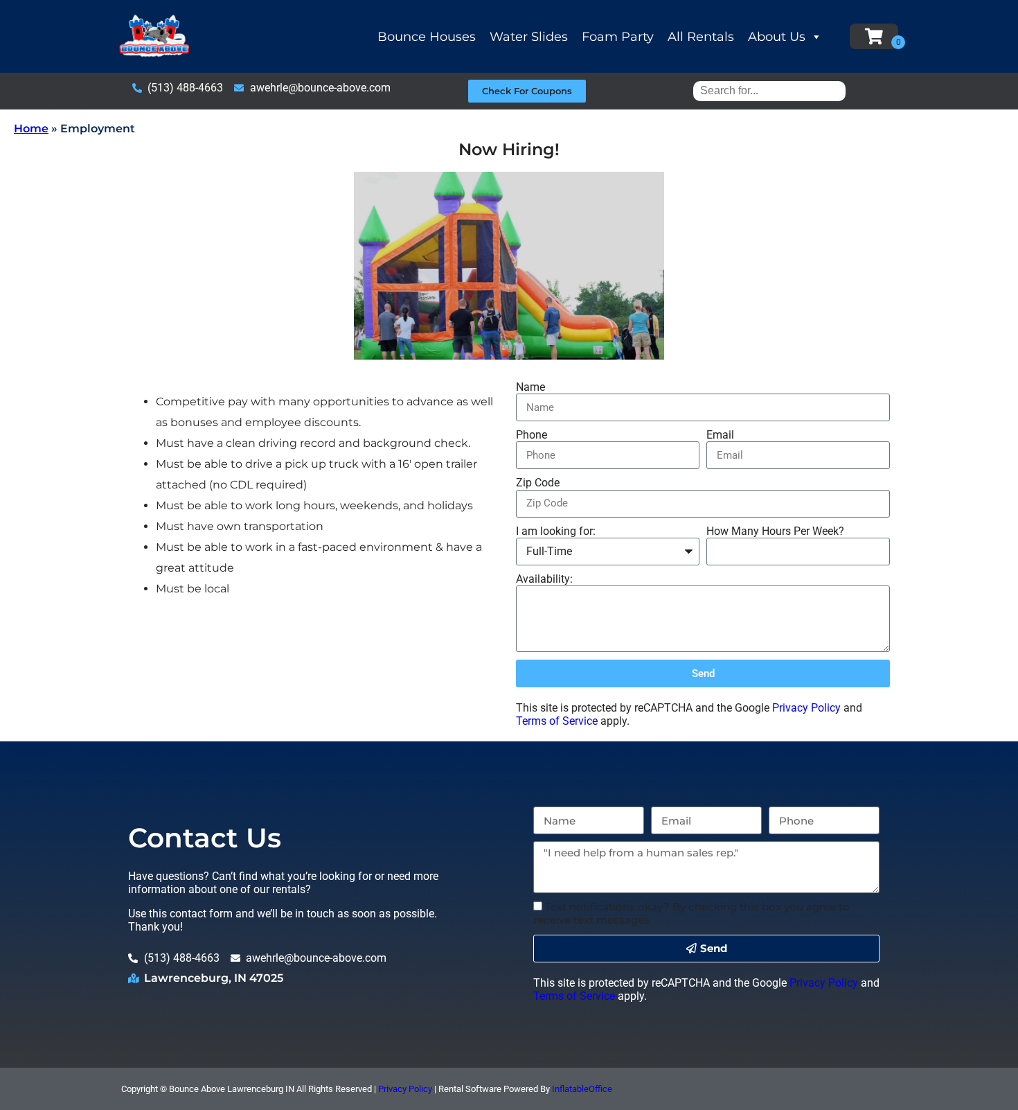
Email (720, 434)
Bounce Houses (426, 36)
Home (31, 128)
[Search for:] (769, 90)
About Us (776, 36)
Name (530, 387)
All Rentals (701, 36)
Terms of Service (557, 721)
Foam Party (618, 36)
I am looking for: (556, 531)
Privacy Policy (806, 707)
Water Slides (529, 36)
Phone (531, 434)
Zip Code (538, 482)
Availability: (544, 578)
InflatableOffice (582, 1089)
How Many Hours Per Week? (775, 531)
